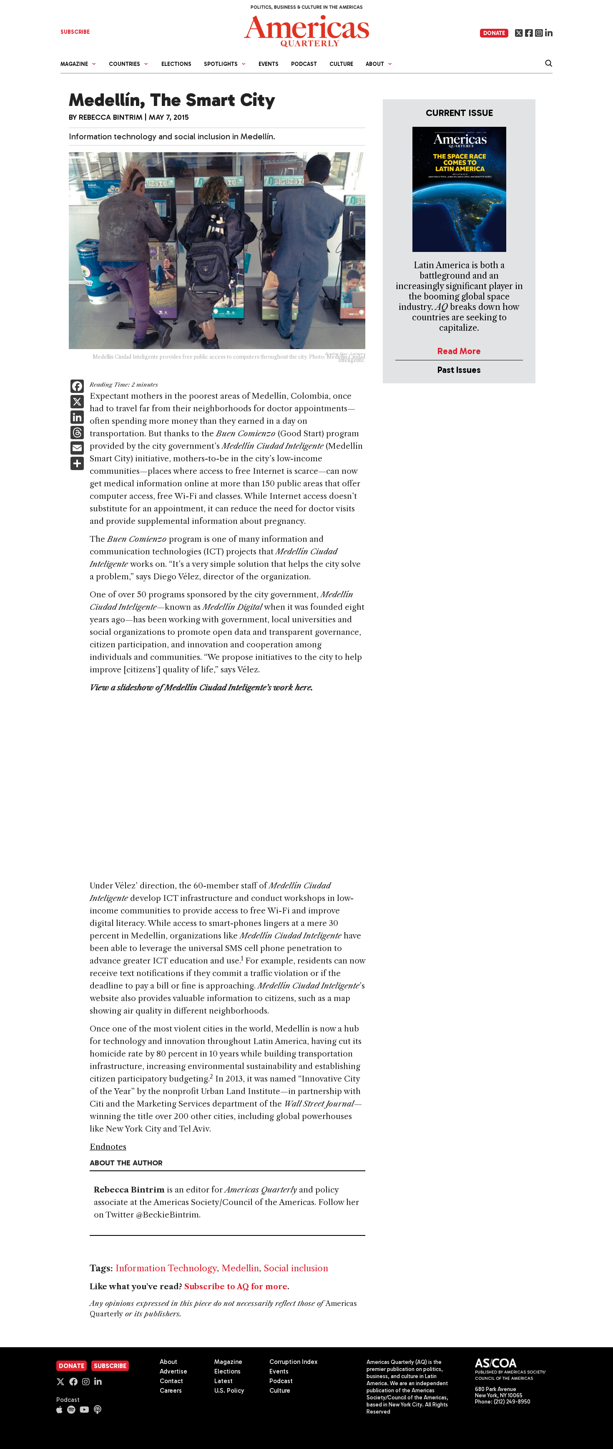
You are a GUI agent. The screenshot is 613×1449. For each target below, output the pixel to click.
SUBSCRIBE (75, 32)
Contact (171, 1381)
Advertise (173, 1371)
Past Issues (459, 370)
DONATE (494, 33)
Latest (223, 1381)
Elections (176, 64)
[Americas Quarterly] (306, 30)
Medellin (240, 1268)
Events (269, 64)
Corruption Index (293, 1362)
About (168, 1362)
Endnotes (108, 1147)
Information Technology (166, 1268)
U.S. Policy (229, 1390)
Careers (171, 1390)
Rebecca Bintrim (111, 117)
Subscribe (110, 1366)
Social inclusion (296, 1268)
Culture (341, 64)
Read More (459, 351)
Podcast (304, 64)
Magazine (228, 1362)
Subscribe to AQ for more (235, 1286)
